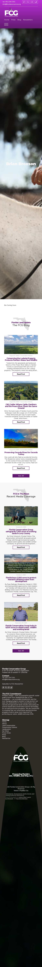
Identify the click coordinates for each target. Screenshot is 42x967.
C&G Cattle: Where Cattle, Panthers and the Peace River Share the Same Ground (21, 406)
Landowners (6, 729)
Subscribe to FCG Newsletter (12, 684)
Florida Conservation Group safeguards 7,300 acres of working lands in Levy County (21, 532)
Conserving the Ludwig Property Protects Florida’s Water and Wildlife (21, 359)
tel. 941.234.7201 (9, 2)
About (4, 724)
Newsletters (28, 20)
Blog (19, 20)
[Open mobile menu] (6, 24)
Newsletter (6, 738)
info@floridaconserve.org (12, 4)
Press (13, 20)
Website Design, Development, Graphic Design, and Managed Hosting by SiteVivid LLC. (19, 794)
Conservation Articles (26, 356)
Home (6, 20)
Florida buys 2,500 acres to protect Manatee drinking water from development (21, 580)
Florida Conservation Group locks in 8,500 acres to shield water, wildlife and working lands (21, 627)
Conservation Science (9, 727)
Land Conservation (8, 725)
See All (21, 476)
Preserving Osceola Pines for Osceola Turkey (21, 453)
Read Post (21, 374)
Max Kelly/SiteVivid (21, 799)
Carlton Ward (22, 797)
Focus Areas (6, 733)
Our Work (5, 731)
